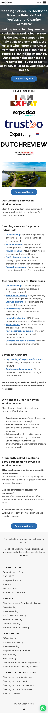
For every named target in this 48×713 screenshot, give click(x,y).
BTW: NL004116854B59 (14, 592)
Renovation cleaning (16, 267)
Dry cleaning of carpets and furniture (24, 359)
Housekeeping (13, 308)
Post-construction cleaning (19, 331)
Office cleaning (13, 285)
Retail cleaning (13, 324)
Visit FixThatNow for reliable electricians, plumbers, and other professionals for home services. (24, 552)
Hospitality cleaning (15, 318)
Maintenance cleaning (16, 295)
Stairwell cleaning (14, 302)
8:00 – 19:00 (8, 576)
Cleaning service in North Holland (18, 685)
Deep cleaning (13, 234)
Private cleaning (14, 244)
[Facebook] (24, 709)
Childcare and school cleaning (20, 340)
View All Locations (11, 693)
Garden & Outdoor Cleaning (16, 627)
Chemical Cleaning (11, 623)
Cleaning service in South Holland (18, 689)
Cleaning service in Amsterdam (17, 677)
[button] (43, 708)
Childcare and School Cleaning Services (21, 662)
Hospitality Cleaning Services (16, 650)
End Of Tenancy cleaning (18, 257)
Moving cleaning (14, 251)
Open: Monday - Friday (14, 572)
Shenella (7, 584)
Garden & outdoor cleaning (19, 369)
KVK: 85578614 (10, 588)
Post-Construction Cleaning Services (20, 666)
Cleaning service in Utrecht (15, 681)
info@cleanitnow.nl (12, 580)
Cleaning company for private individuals (22, 603)
